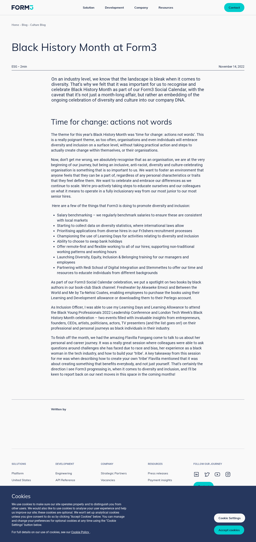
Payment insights (160, 480)
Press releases (158, 473)
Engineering (63, 473)
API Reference (65, 480)
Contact (234, 7)
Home (15, 25)
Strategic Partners (114, 473)
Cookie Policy (80, 532)
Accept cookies (229, 530)
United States (21, 480)
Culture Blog (38, 25)
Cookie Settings (230, 518)
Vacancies (108, 480)
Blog (25, 25)
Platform (18, 473)
